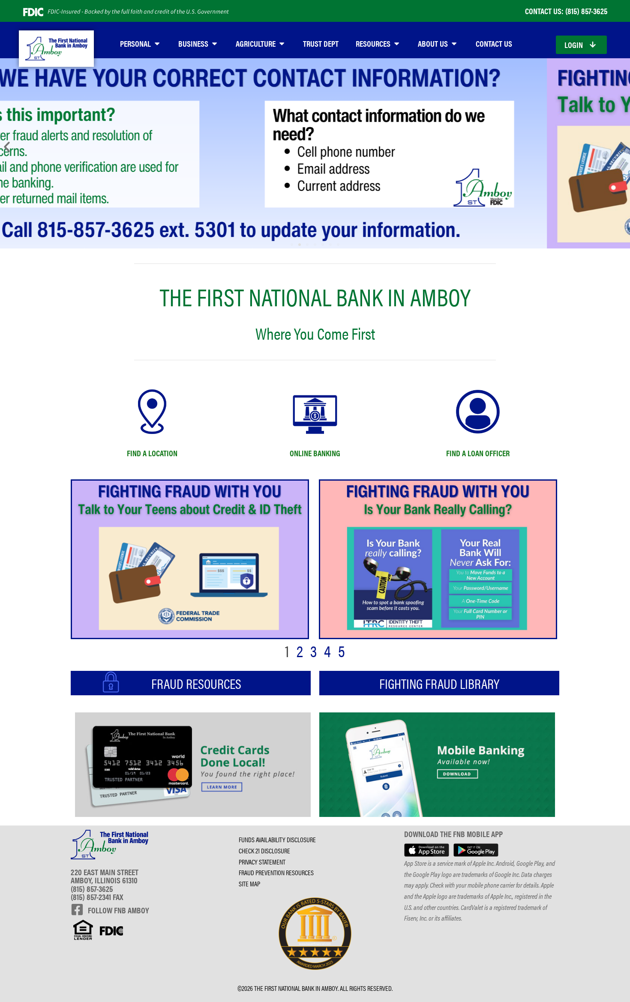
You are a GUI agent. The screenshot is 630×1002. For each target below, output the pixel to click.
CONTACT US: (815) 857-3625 (566, 11)
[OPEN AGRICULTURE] (282, 43)
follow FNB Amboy (118, 910)
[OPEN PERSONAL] (157, 43)
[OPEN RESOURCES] (397, 43)
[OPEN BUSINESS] (214, 43)
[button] (7, 147)
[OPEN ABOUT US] (454, 43)
